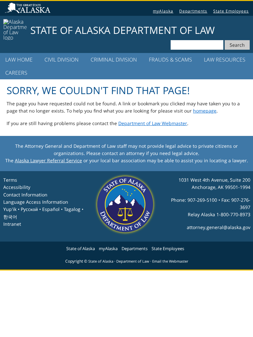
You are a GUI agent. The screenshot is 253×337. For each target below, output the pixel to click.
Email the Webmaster (170, 261)
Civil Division (61, 59)
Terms (10, 180)
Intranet (12, 224)
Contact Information (25, 195)
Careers (16, 72)
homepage (204, 111)
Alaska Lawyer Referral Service (48, 160)
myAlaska (163, 11)
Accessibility (16, 187)
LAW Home (19, 59)
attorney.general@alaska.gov (218, 227)
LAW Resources (224, 59)
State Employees (231, 11)
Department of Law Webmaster (152, 123)
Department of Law (132, 261)
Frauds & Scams (170, 59)
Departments (193, 11)
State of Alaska (28, 8)
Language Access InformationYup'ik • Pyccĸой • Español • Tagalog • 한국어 (43, 209)
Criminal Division (114, 59)
